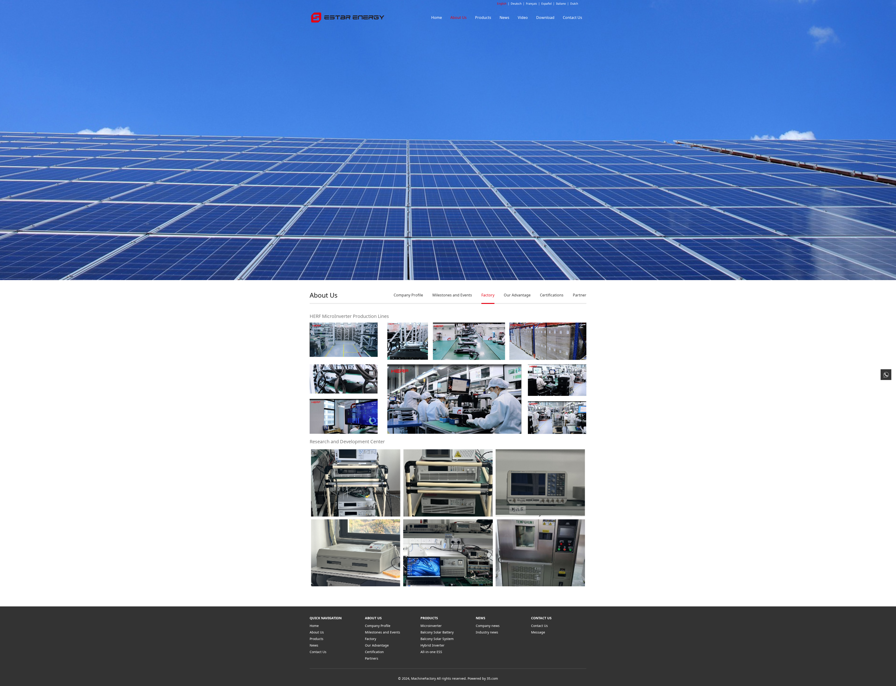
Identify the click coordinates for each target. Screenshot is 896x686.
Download (545, 17)
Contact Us (572, 17)
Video (523, 17)
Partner (579, 295)
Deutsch (516, 4)
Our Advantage (517, 295)
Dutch (574, 4)
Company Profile (408, 295)
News (504, 17)
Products (483, 17)
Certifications (552, 295)
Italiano (561, 4)
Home (436, 17)
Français (531, 4)
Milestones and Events (452, 295)
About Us (458, 17)
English (501, 4)
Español (546, 4)
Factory (487, 295)
